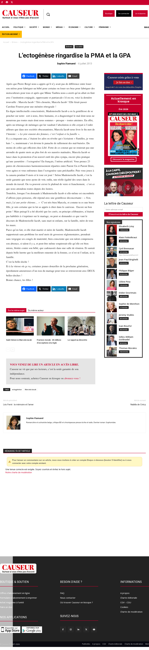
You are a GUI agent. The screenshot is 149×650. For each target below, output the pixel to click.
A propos (125, 593)
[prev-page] (8, 349)
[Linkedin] (78, 629)
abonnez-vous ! (72, 378)
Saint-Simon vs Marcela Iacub (19, 340)
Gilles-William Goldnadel (126, 338)
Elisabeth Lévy (126, 226)
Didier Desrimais (127, 292)
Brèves (14, 42)
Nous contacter (68, 597)
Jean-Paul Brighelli (128, 259)
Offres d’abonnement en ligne (15, 593)
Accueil (6, 42)
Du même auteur (36, 310)
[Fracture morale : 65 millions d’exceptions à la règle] (50, 325)
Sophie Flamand (66, 63)
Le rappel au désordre (77, 340)
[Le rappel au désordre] (81, 325)
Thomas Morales (128, 348)
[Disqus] (74, 513)
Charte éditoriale (128, 597)
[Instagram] (71, 629)
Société (79, 46)
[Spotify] (7, 2)
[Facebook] (2, 2)
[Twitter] (12, 2)
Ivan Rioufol (125, 326)
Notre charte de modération (18, 472)
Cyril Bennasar (126, 248)
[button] (48, 14)
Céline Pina (124, 281)
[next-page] (12, 349)
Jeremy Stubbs (126, 314)
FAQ (62, 593)
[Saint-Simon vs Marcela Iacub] (20, 325)
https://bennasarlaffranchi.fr (128, 255)
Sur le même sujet (16, 310)
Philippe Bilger (126, 270)
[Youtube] (94, 629)
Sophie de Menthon (129, 303)
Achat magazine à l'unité (12, 602)
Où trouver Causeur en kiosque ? (76, 602)
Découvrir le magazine (123, 159)
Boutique (19, 1)
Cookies (124, 607)
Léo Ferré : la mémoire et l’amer (18, 404)
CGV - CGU (125, 602)
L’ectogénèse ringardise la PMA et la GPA (74, 55)
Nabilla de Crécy (138, 404)
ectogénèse (17, 389)
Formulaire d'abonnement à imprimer (18, 597)
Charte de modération (131, 611)
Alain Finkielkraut (128, 237)
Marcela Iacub (30, 389)
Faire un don (6, 607)
